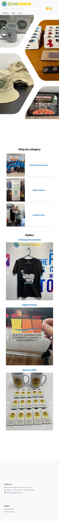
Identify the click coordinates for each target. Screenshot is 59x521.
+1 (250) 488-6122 (28, 490)
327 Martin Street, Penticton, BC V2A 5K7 (19, 487)
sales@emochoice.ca (17, 493)
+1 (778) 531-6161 (17, 490)
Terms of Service (9, 512)
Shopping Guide (8, 509)
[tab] (5, 13)
